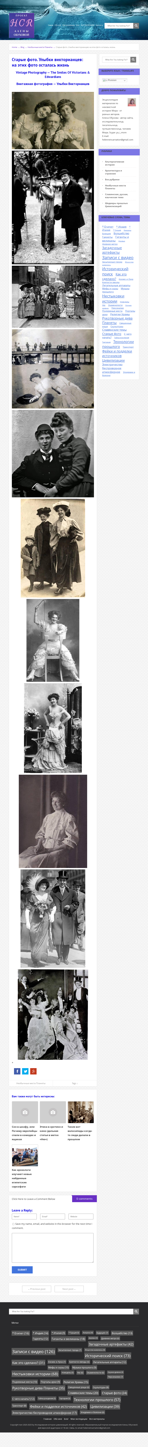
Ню (103, 305)
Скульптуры (117, 326)
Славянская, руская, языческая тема (116, 196)
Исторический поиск (108, 1355)
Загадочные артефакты (112, 250)
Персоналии (117, 308)
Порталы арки (50, 1381)
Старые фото (111, 334)
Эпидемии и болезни (92, 1412)
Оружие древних (115, 1372)
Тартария (106, 342)
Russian (111, 80)
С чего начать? (23, 1398)
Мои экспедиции (68, 25)
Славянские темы (114, 330)
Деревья (121, 241)
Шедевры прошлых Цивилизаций (116, 204)
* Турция (117, 230)
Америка (127, 230)
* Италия (58, 1333)
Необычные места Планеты (31, 1083)
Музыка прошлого (84, 1367)
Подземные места (112, 311)
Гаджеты (107, 237)
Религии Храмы (120, 314)
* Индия (121, 226)
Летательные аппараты (116, 285)
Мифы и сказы (110, 288)
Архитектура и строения (113, 172)
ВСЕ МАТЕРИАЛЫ (87, 25)
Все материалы (97, 1419)
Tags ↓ (75, 1083)
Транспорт (128, 347)
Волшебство (121, 233)
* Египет (107, 226)
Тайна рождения (121, 337)
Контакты (99, 25)
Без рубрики (112, 179)
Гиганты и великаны (115, 239)
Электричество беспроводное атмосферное (112, 368)
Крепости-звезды (111, 282)
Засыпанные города (112, 262)
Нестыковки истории (113, 298)
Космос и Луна (126, 279)
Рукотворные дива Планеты (38, 1388)
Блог (78, 25)
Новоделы (124, 301)
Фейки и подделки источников (117, 353)
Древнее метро (110, 244)
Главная (50, 25)
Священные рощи (78, 1387)
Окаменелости (115, 305)
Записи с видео (118, 257)
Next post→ (69, 1289)
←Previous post (37, 1289)
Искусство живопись (95, 1350)
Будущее (106, 233)
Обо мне (58, 25)
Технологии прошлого (118, 344)
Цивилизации (113, 360)
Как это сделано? (28, 1362)
